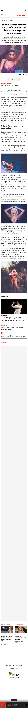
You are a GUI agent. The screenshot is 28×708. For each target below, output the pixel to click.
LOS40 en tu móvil (14, 668)
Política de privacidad (17, 665)
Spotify (20, 650)
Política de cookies (8, 667)
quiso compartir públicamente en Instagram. (11, 233)
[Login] (25, 10)
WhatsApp (15, 79)
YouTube (11, 650)
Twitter (12, 79)
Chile (2, 15)
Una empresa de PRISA (14, 673)
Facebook (8, 79)
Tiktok (4, 650)
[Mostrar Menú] (2, 10)
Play (26, 705)
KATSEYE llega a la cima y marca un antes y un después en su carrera (13, 328)
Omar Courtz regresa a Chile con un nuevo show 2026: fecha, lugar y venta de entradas (13, 335)
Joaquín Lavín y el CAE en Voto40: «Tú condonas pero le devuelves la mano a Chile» (6, 637)
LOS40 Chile (14, 10)
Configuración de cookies (19, 667)
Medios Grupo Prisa (14, 677)
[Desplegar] (14, 699)
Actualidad (11, 20)
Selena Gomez (4, 342)
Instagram (8, 650)
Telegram (19, 79)
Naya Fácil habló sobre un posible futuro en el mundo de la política (21, 637)
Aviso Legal (8, 665)
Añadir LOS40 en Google (15, 90)
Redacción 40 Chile (6, 83)
